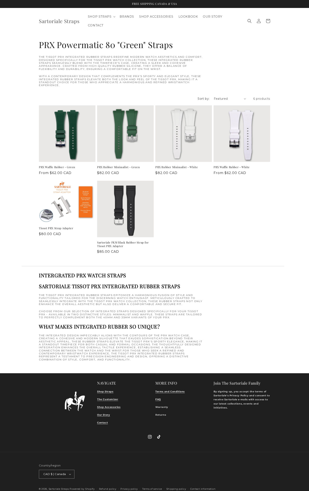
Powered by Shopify (82, 488)
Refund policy (107, 488)
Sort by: (203, 99)
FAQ (158, 399)
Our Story (103, 415)
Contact (102, 422)
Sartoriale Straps (59, 488)
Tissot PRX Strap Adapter (56, 228)
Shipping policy (176, 488)
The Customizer (107, 399)
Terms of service (152, 488)
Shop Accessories (109, 407)
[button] (101, 16)
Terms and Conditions (170, 391)
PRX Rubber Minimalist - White (176, 167)
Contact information (202, 488)
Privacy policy (129, 488)
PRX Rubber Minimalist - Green (118, 167)
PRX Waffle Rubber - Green (57, 167)
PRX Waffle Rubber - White (232, 167)
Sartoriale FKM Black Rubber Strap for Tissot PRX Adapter (123, 244)
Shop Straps (105, 391)
